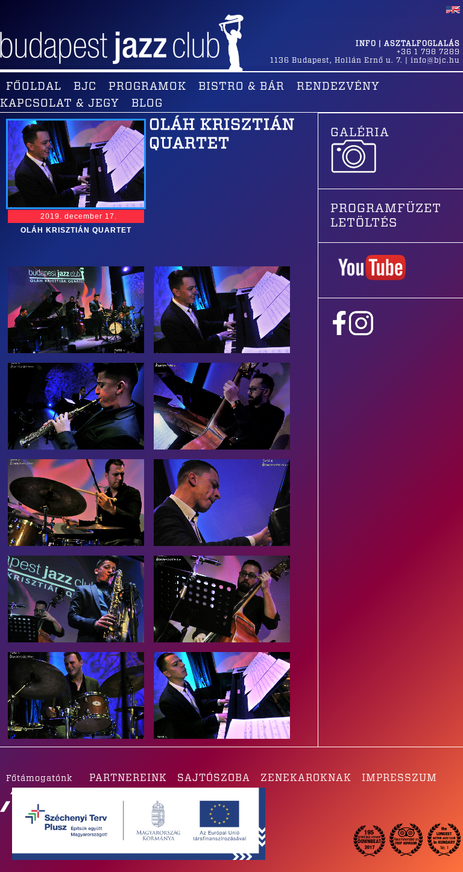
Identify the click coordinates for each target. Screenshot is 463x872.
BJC (85, 86)
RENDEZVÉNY (338, 86)
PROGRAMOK (147, 86)
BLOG (147, 103)
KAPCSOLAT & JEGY (59, 103)
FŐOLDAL (33, 86)
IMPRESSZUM (399, 778)
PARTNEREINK (128, 778)
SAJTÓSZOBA (213, 778)
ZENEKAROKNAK (305, 778)
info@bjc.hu (435, 60)
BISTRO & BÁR (241, 86)
